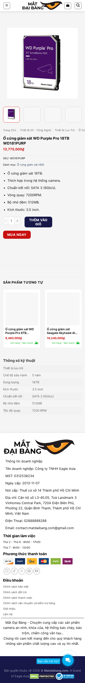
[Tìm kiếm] (78, 5)
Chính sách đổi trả (14, 592)
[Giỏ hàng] (67, 5)
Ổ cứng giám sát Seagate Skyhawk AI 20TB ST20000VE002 (62, 331)
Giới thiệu (9, 608)
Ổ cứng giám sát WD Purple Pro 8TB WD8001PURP (19, 331)
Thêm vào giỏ (38, 222)
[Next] (78, 63)
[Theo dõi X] (21, 571)
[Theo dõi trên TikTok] (14, 571)
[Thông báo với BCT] (65, 676)
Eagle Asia (22, 676)
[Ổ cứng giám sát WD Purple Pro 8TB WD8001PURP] (21, 308)
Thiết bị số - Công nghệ (35, 130)
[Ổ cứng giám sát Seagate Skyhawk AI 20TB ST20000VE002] (63, 308)
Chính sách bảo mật (15, 586)
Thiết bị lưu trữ (64, 130)
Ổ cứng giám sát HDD (30, 164)
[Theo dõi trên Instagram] (7, 571)
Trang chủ (9, 130)
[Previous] (6, 63)
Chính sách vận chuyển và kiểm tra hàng (29, 603)
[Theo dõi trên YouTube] (36, 571)
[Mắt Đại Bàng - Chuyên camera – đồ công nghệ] (42, 5)
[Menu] (7, 5)
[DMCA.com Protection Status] (42, 676)
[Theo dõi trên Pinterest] (29, 571)
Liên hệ (8, 614)
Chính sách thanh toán (17, 597)
